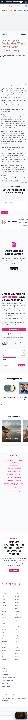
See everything (5, 404)
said (15, 149)
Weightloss (4, 659)
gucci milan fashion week (14, 488)
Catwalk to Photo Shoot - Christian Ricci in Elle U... (14, 484)
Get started (21, 365)
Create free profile (14, 329)
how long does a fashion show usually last (14, 461)
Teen (3, 653)
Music (16, 635)
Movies (3, 635)
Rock (6, 180)
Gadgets (4, 617)
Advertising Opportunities (8, 677)
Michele (5, 85)
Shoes (16, 644)
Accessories (5, 593)
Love (16, 629)
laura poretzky (14, 465)
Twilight (4, 656)
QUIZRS (26, 182)
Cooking (4, 605)
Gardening (19, 10)
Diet (3, 608)
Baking (17, 596)
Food (3, 614)
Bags (3, 596)
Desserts (17, 605)
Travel (16, 653)
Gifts (3, 620)
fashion (4, 34)
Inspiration (18, 623)
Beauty (3, 599)
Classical (16, 180)
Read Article (14, 445)
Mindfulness (4, 10)
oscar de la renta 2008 (14, 477)
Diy (16, 608)
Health (3, 623)
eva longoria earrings (14, 491)
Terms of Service (6, 686)
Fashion (4, 611)
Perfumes (17, 641)
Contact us (4, 668)
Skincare (4, 647)
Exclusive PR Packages (7, 680)
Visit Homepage (14, 570)
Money (17, 632)
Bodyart (17, 599)
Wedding (17, 656)
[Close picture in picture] (16, 713)
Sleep (16, 647)
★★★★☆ (23, 34)
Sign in (8, 339)
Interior (10, 10)
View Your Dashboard (15, 334)
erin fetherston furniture (14, 471)
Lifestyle (4, 629)
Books (3, 602)
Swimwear (17, 650)
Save (22, 85)
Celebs (17, 602)
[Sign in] (26, 6)
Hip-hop (10, 180)
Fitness (17, 611)
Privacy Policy (5, 683)
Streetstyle (4, 650)
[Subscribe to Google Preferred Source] (10, 222)
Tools (16, 659)
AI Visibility (4, 671)
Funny (16, 614)
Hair (16, 620)
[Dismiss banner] (25, 217)
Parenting (4, 641)
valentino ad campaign (14, 468)
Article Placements (6, 674)
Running (4, 644)
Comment (4, 212)
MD (17, 85)
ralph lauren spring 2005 (14, 474)
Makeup (4, 632)
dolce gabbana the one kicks (14, 480)
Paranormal (18, 638)
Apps (15, 10)
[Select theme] (22, 6)
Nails (3, 638)
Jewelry (17, 626)
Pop (2, 180)
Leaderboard (5, 365)
